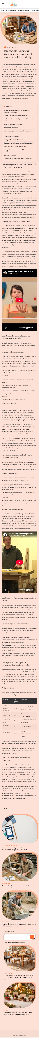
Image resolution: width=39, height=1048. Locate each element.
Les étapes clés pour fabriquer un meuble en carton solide (19, 120)
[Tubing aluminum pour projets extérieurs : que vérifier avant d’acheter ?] (19, 867)
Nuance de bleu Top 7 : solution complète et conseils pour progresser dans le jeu (17, 849)
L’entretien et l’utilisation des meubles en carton (18, 143)
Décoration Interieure (9, 845)
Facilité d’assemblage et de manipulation (16, 115)
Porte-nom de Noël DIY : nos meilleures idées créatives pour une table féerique (18, 1013)
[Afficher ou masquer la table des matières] (24, 106)
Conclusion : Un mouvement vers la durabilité (18, 158)
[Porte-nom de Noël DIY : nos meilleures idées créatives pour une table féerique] (19, 995)
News (6, 1010)
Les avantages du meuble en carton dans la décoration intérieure (16, 111)
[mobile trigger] (3, 4)
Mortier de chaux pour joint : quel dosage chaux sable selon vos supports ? (19, 925)
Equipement (6, 884)
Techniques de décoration (11, 136)
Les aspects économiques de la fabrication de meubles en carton (17, 151)
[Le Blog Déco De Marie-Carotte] (13, 4)
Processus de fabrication (11, 127)
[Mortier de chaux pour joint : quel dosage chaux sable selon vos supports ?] (19, 906)
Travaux (5, 922)
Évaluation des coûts (10, 155)
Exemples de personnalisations (13, 140)
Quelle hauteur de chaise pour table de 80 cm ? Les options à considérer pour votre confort (19, 977)
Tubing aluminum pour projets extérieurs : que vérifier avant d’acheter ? (19, 887)
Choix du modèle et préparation (13, 124)
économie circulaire (8, 200)
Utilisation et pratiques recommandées (15, 146)
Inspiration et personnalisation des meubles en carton (18, 132)
